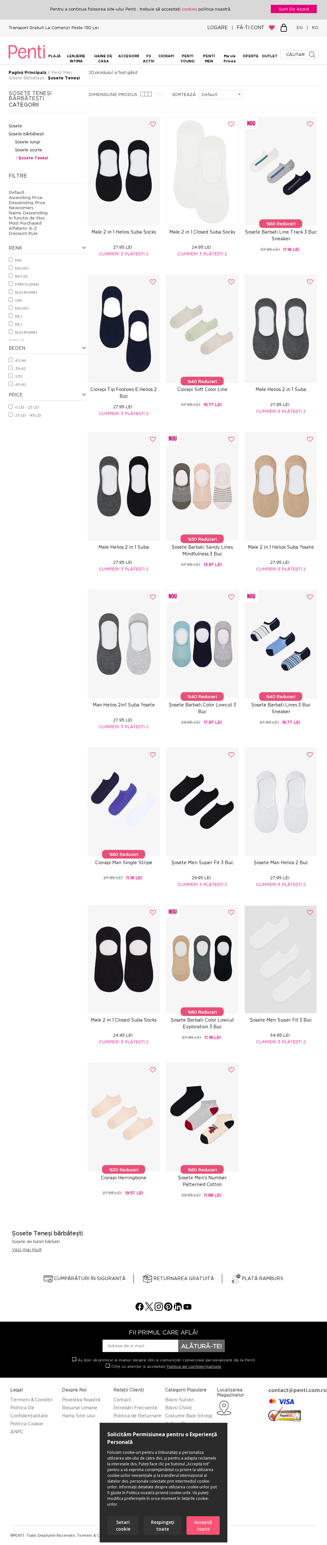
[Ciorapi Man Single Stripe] (124, 802)
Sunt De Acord (294, 9)
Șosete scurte (28, 149)
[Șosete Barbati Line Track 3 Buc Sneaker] (280, 171)
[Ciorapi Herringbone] (124, 1117)
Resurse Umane (79, 1407)
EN (300, 27)
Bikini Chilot (178, 1407)
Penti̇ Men (62, 72)
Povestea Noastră (81, 1399)
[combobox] (221, 94)
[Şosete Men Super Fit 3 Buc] (202, 802)
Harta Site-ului (78, 1415)
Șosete (15, 125)
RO (313, 27)
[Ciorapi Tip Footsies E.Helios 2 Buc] (124, 329)
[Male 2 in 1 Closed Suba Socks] (202, 171)
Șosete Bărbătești (27, 77)
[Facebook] (139, 1309)
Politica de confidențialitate (194, 1366)
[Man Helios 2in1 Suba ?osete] (124, 644)
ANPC (16, 1431)
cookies (190, 9)
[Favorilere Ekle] (153, 124)
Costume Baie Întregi (188, 1415)
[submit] (312, 54)
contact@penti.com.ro (297, 1390)
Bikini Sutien (179, 1399)
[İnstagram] (159, 1309)
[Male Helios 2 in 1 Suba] (280, 329)
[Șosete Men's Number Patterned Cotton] (202, 1117)
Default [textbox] (209, 94)
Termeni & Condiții (31, 1399)
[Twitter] (149, 1309)
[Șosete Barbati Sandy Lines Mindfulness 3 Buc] (202, 486)
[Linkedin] (178, 1309)
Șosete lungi (27, 141)
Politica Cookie (26, 1423)
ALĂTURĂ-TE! (201, 1346)
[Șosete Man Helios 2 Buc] (280, 802)
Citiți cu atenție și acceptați (165, 1366)
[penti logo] (27, 59)
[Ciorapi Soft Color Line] (202, 329)
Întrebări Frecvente (135, 1407)
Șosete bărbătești (26, 133)
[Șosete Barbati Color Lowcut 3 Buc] (202, 644)
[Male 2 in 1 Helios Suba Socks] (124, 171)
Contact (122, 1399)
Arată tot (16, 340)
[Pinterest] (168, 1309)
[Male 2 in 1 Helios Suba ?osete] (280, 486)
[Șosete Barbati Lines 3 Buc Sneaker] (280, 644)
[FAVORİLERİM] (272, 27)
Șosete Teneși (33, 158)
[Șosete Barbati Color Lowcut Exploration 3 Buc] (202, 959)
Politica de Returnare (137, 1415)
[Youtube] (187, 1309)
